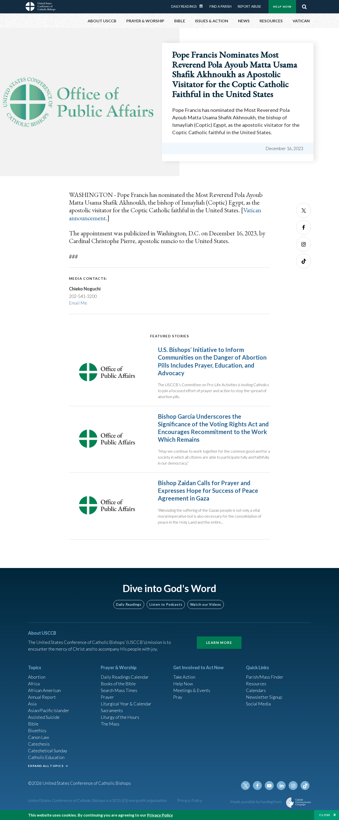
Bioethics (37, 730)
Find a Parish (220, 6)
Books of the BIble (118, 683)
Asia (32, 703)
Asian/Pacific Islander (48, 710)
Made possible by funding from (256, 801)
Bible (33, 723)
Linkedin (281, 785)
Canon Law (38, 737)
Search (304, 6)
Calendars (256, 690)
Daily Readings (184, 6)
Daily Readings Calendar (202, 6)
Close (325, 815)
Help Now (282, 6)
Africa (34, 683)
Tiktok (303, 260)
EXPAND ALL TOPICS (46, 766)
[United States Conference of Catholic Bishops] (40, 7)
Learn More (219, 642)
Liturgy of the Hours (120, 717)
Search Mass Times (119, 690)
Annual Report (42, 697)
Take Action (184, 677)
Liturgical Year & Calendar (126, 703)
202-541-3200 (83, 296)
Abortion (36, 677)
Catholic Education (46, 757)
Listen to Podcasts (165, 604)
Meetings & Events (191, 690)
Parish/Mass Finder (264, 677)
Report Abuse (249, 6)
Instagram (303, 244)
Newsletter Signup (264, 697)
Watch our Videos (205, 604)
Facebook (303, 227)
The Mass (110, 723)
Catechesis (39, 744)
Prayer (107, 697)
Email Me (78, 303)
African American (44, 690)
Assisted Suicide (44, 717)
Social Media (258, 703)
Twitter (303, 210)
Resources (256, 683)
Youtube (269, 785)
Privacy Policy (189, 800)
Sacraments (112, 710)
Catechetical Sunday (47, 750)
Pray (177, 697)
